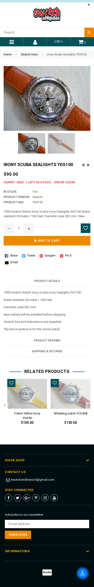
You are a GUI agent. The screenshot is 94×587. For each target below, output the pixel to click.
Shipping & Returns (47, 351)
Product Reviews (47, 340)
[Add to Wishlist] (85, 228)
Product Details (47, 281)
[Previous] (83, 164)
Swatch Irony (29, 54)
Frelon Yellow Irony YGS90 (27, 415)
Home (8, 54)
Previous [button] (4, 405)
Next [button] (89, 405)
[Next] (88, 164)
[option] (25, 405)
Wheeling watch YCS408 (70, 413)
